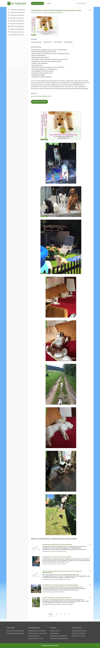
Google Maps (68, 42)
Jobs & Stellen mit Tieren (35, 638)
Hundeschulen (54, 633)
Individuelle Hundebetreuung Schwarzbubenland (57, 544)
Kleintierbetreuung (33, 636)
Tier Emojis (82, 636)
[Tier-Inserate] (17, 3)
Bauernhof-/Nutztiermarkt (17, 29)
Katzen (58, 630)
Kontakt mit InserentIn (39, 101)
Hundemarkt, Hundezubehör (17, 9)
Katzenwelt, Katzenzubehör (17, 12)
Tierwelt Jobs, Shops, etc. (17, 32)
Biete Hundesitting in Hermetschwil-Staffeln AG (56, 597)
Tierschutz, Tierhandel (78, 633)
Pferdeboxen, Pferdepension (58, 638)
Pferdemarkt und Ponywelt (17, 15)
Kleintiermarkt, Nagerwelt (17, 18)
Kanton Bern (47, 42)
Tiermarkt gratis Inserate (79, 630)
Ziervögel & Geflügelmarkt (17, 20)
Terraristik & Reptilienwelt (17, 26)
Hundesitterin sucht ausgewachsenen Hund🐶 (56, 557)
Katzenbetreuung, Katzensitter (37, 633)
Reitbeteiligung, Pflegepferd (58, 636)
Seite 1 (51, 614)
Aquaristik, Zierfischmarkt (17, 23)
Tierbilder (74, 636)
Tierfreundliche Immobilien (17, 34)
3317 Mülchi (58, 42)
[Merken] (90, 10)
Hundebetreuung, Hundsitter (37, 630)
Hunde (52, 630)
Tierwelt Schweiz (36, 42)
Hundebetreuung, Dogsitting (55, 12)
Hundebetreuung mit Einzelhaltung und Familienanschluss (60, 585)
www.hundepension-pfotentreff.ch (41, 96)
